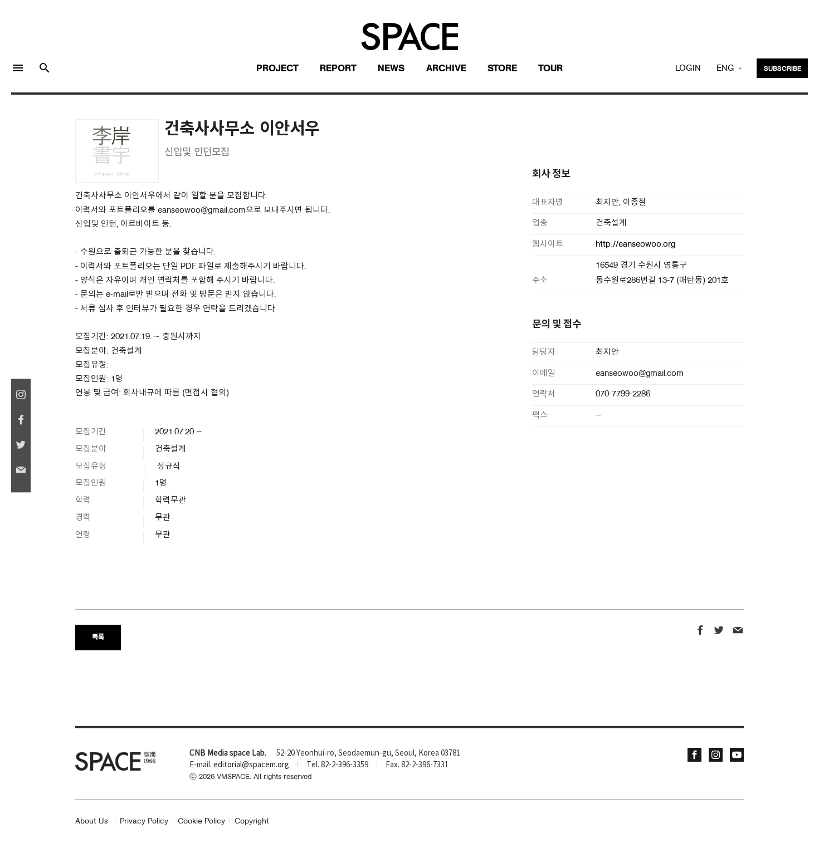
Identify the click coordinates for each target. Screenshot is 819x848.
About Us (91, 821)
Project (277, 69)
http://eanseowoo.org (635, 244)
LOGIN (688, 68)
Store (502, 69)
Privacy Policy (144, 821)
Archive (446, 69)
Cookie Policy (201, 821)
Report (338, 69)
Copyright (252, 821)
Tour (550, 69)
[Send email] (738, 631)
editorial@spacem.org (251, 765)
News (391, 69)
